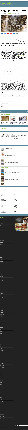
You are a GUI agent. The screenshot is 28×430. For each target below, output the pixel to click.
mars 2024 (1, 280)
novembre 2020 (2, 365)
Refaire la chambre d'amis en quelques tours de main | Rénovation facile (12, 137)
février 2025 (1, 257)
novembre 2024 (2, 263)
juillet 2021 (1, 348)
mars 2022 (1, 331)
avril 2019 (1, 405)
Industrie (15, 199)
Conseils (2, 193)
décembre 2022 (2, 312)
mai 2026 (1, 225)
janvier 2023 (1, 310)
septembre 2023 (2, 293)
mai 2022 (1, 327)
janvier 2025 (1, 259)
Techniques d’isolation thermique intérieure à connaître (4, 122)
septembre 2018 (2, 420)
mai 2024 (1, 276)
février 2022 (1, 333)
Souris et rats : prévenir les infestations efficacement (11, 179)
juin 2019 (1, 401)
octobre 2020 (2, 367)
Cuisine (15, 193)
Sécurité (2, 210)
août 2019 (1, 397)
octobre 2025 (2, 240)
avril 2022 (1, 329)
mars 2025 (1, 255)
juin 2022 (1, 325)
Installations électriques (4, 200)
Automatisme (16, 189)
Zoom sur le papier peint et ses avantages (10, 155)
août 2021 (1, 346)
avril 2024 (1, 278)
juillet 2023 (1, 297)
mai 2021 (1, 352)
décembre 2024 (2, 261)
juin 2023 (1, 299)
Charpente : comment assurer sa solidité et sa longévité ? (12, 172)
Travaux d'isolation (10, 13)
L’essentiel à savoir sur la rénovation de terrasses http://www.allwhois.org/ (13, 135)
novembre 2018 (2, 416)
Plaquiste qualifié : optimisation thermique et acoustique (14, 122)
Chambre (2, 190)
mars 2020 (1, 382)
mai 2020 (1, 378)
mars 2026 (1, 229)
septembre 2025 (2, 242)
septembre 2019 (2, 395)
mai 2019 (1, 403)
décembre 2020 (2, 363)
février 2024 (1, 282)
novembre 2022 (2, 314)
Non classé (15, 205)
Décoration (15, 194)
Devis (15, 195)
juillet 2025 (1, 246)
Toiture (15, 211)
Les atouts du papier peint (8, 148)
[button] (1, 0)
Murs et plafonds (3, 205)
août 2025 (1, 244)
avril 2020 (1, 380)
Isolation (2, 201)
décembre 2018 (2, 414)
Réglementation (3, 207)
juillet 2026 (1, 221)
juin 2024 (1, 274)
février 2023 (1, 308)
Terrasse (2, 211)
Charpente (15, 190)
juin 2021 (1, 350)
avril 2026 (1, 227)
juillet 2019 (1, 399)
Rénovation (15, 207)
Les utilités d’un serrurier (10, 134)
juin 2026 (1, 223)
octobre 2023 (2, 291)
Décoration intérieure (4, 195)
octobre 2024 (2, 265)
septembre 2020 (2, 369)
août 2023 (1, 295)
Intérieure (15, 200)
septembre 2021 (2, 344)
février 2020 (1, 384)
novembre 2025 (2, 238)
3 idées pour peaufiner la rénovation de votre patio (11, 162)
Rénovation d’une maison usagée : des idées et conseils (9, 136)
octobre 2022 (2, 316)
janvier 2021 (1, 361)
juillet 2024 (1, 272)
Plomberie (15, 206)
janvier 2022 (1, 335)
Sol (14, 210)
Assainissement (3, 189)
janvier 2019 (1, 412)
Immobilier (2, 199)
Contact (1, 423)
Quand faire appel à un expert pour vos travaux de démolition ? (22, 122)
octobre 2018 (2, 418)
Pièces (2, 206)
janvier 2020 (2, 386)
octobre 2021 (2, 342)
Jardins (15, 201)
